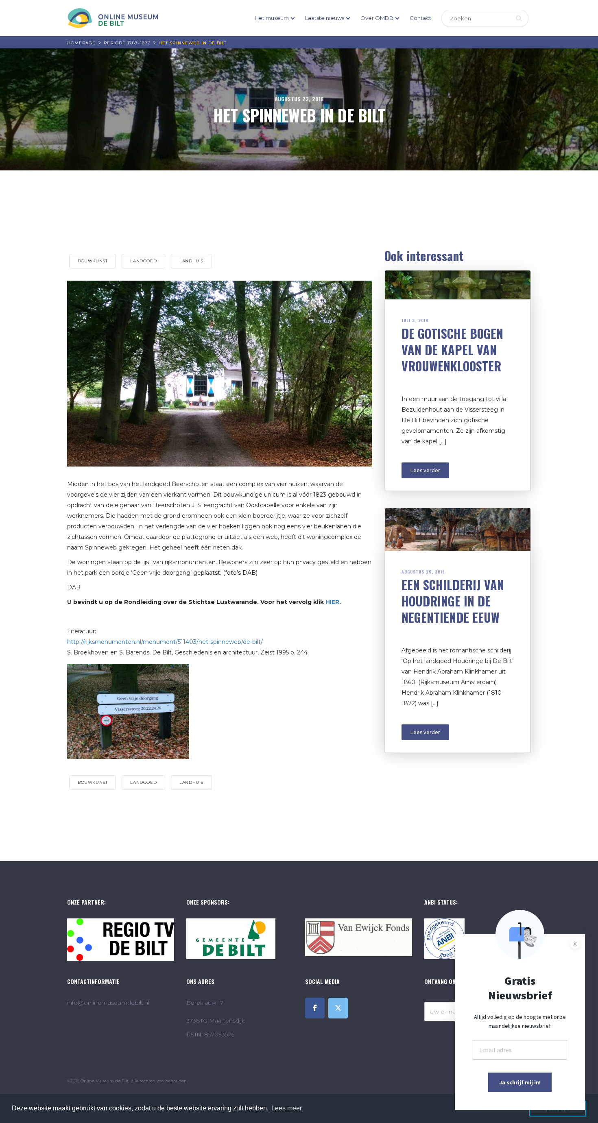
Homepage (81, 43)
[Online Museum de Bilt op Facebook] (315, 1008)
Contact (420, 18)
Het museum (272, 18)
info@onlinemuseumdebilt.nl (108, 1002)
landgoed (143, 261)
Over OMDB (376, 18)
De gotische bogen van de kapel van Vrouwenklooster (452, 349)
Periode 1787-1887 (127, 43)
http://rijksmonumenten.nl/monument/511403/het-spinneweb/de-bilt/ (165, 641)
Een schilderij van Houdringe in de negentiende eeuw (453, 601)
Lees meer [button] (286, 1108)
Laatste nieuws (324, 18)
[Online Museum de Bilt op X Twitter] (338, 1008)
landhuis (191, 261)
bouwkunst (92, 261)
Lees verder (425, 470)
